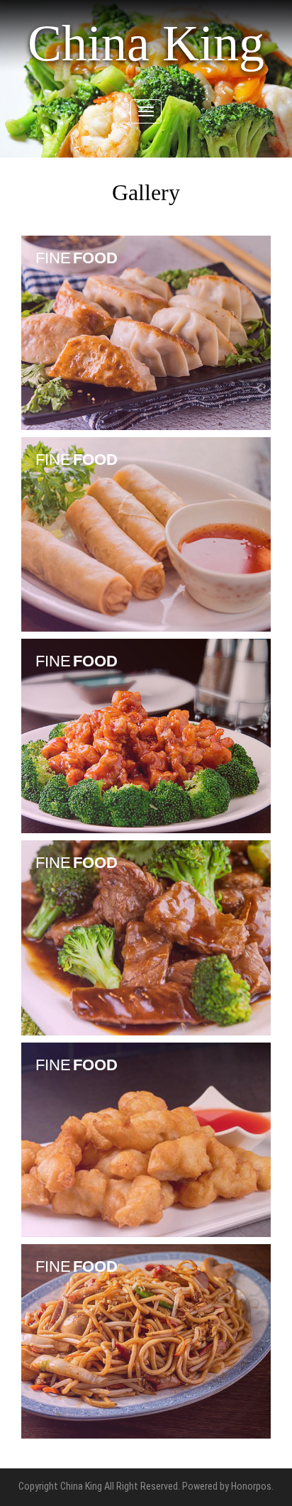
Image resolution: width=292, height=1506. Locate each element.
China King (146, 43)
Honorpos (251, 1486)
